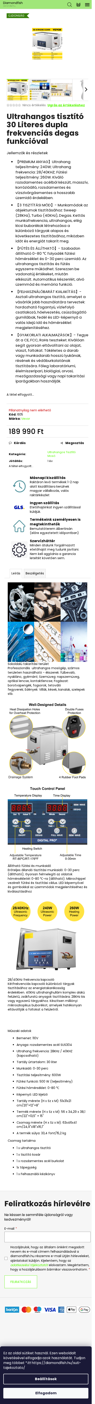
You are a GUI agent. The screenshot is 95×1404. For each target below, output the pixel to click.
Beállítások (46, 1378)
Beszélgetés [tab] (35, 573)
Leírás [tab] (15, 573)
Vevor (25, 418)
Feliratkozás (20, 1282)
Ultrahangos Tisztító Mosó (62, 454)
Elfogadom (46, 1393)
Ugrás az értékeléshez (66, 105)
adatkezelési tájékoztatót (29, 1265)
